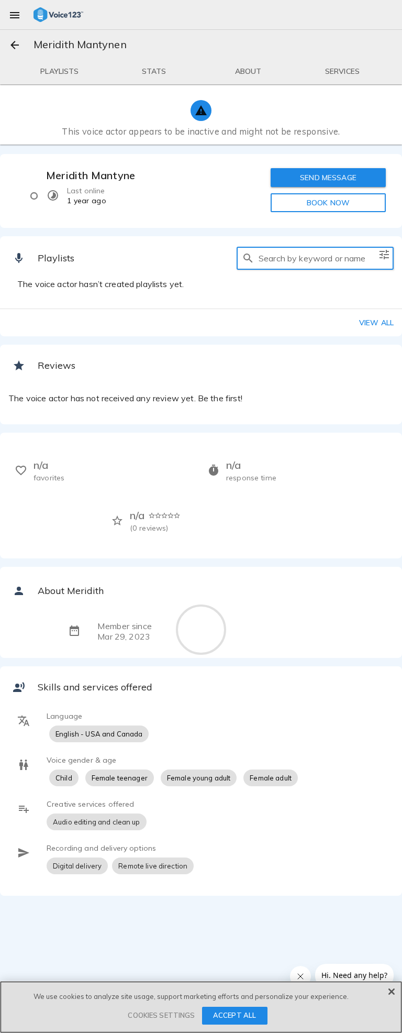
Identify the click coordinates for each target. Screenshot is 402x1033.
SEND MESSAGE (328, 177)
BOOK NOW (328, 202)
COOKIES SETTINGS (161, 1015)
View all (376, 322)
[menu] (14, 14)
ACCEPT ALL (234, 1015)
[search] (248, 258)
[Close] (391, 991)
